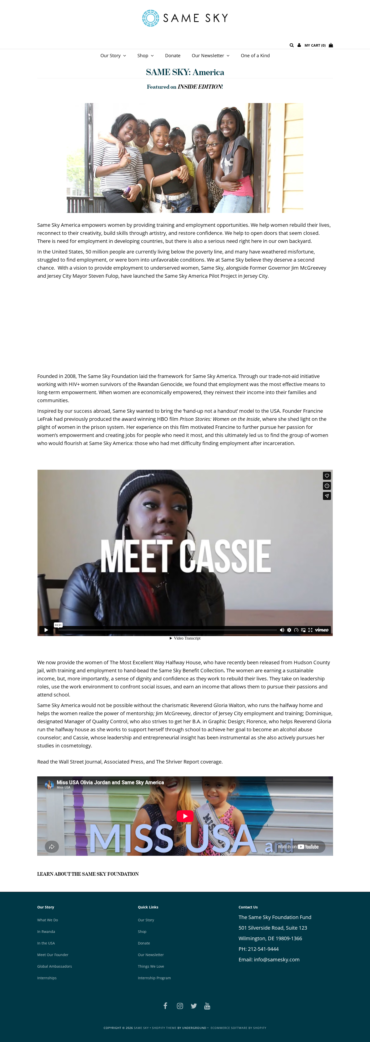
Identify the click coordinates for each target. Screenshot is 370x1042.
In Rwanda (46, 931)
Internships (47, 977)
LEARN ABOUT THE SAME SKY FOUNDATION (88, 874)
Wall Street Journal (80, 761)
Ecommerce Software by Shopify (238, 1028)
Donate (172, 55)
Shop (142, 55)
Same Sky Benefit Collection (191, 670)
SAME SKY (141, 1028)
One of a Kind (255, 55)
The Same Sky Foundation (108, 376)
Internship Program (154, 977)
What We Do (47, 920)
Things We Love (151, 966)
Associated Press (123, 761)
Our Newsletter (208, 55)
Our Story (110, 55)
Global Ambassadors (54, 966)
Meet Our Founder (52, 954)
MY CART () (317, 45)
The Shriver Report (177, 761)
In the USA (46, 943)
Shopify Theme (164, 1028)
